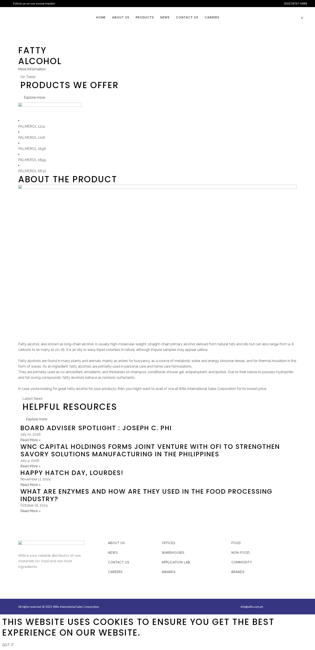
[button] (32, 69)
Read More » (30, 440)
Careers (115, 572)
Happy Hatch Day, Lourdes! (71, 472)
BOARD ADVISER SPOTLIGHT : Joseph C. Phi (96, 428)
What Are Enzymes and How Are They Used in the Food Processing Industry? (146, 495)
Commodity (241, 562)
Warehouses (173, 552)
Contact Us (118, 562)
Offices (168, 543)
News (113, 552)
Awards (169, 572)
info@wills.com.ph (252, 606)
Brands (237, 572)
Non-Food (240, 552)
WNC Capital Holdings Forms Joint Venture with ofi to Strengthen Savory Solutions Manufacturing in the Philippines (150, 450)
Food (236, 543)
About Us (116, 543)
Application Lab (176, 562)
